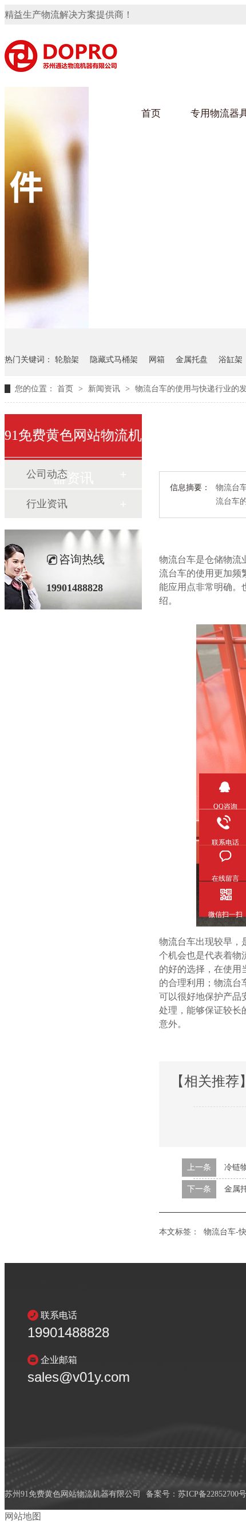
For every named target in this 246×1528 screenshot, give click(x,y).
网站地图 (23, 1516)
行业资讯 (47, 504)
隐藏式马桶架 (114, 359)
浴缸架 (231, 359)
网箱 (157, 359)
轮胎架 (67, 359)
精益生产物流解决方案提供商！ (69, 14)
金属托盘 (192, 359)
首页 (151, 113)
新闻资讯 (105, 388)
